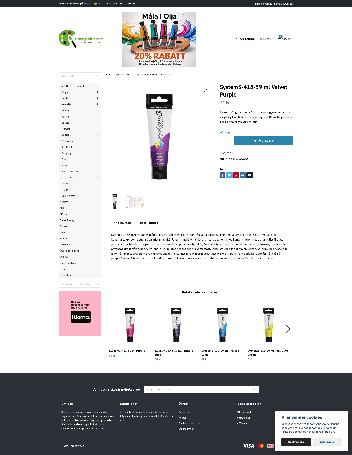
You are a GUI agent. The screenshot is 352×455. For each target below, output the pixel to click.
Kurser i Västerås (68, 262)
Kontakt (183, 417)
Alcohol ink (67, 141)
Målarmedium (68, 177)
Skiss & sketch (68, 195)
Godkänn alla (296, 442)
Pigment (66, 128)
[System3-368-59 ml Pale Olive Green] (269, 325)
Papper (65, 92)
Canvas (65, 183)
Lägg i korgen (265, 140)
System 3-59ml (123, 74)
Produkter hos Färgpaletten (73, 86)
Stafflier (63, 207)
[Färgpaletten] (81, 39)
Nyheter (64, 201)
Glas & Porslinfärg (70, 171)
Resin (64, 165)
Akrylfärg (66, 110)
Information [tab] (122, 222)
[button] (288, 329)
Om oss (64, 256)
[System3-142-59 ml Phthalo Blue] (176, 325)
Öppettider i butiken (70, 250)
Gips (64, 159)
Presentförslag (67, 220)
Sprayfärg (66, 153)
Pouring (65, 116)
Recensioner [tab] (149, 222)
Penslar (65, 98)
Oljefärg (65, 122)
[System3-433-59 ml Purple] (130, 325)
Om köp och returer (189, 423)
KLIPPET (64, 238)
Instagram (245, 417)
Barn (62, 232)
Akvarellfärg (67, 104)
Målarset (64, 214)
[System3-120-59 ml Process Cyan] (222, 325)
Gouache (66, 134)
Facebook (246, 412)
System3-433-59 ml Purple (127, 351)
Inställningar (327, 442)
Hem (62, 268)
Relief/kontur (68, 147)
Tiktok (243, 423)
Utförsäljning (66, 275)
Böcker (63, 226)
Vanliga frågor (186, 428)
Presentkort (65, 244)
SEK (129, 3)
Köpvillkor (184, 412)
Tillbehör (66, 189)
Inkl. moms (113, 3)
